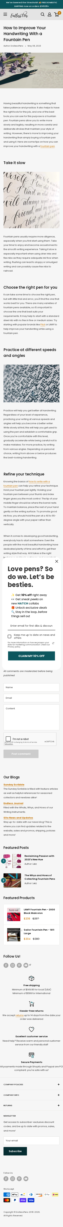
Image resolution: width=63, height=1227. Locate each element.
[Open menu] (5, 14)
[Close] (56, 561)
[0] (56, 14)
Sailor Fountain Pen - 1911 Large (39, 931)
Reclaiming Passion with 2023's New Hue (39, 857)
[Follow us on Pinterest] (19, 965)
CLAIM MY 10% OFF (31, 656)
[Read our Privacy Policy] (53, 643)
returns (20, 1015)
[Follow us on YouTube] (27, 965)
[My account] (49, 14)
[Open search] (43, 14)
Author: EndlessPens (13, 45)
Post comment (21, 754)
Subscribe (15, 1151)
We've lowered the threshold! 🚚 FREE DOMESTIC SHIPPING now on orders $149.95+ (31, 4)
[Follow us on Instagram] (12, 965)
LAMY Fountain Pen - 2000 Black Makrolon (39, 911)
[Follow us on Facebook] (6, 965)
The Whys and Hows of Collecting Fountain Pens (39, 877)
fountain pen (47, 146)
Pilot (42, 324)
